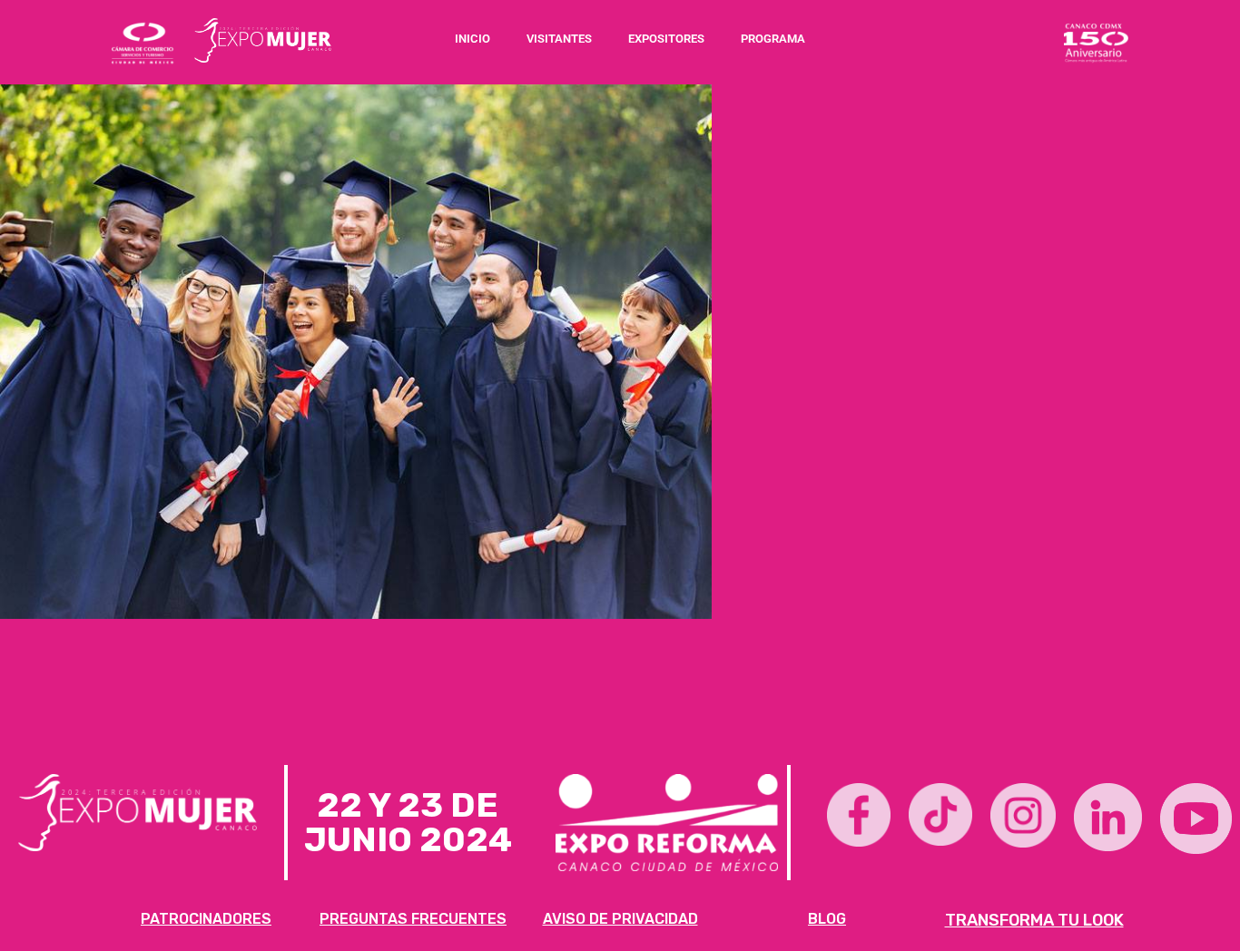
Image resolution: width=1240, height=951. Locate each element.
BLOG (827, 918)
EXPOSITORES (666, 38)
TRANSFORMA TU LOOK (1034, 920)
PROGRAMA (773, 38)
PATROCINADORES (206, 918)
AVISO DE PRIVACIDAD (620, 918)
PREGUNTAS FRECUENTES (413, 918)
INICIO (472, 38)
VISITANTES (559, 38)
